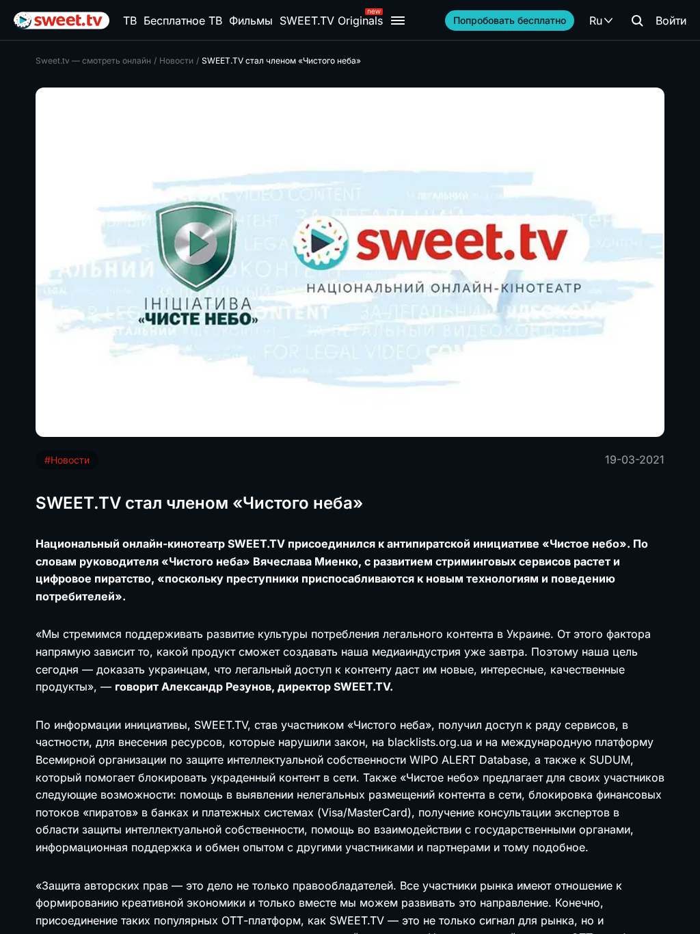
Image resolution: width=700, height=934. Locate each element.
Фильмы (251, 20)
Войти (671, 20)
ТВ (130, 20)
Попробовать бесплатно (509, 20)
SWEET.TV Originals (331, 20)
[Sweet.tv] (61, 20)
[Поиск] (637, 20)
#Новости (67, 460)
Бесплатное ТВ (183, 20)
